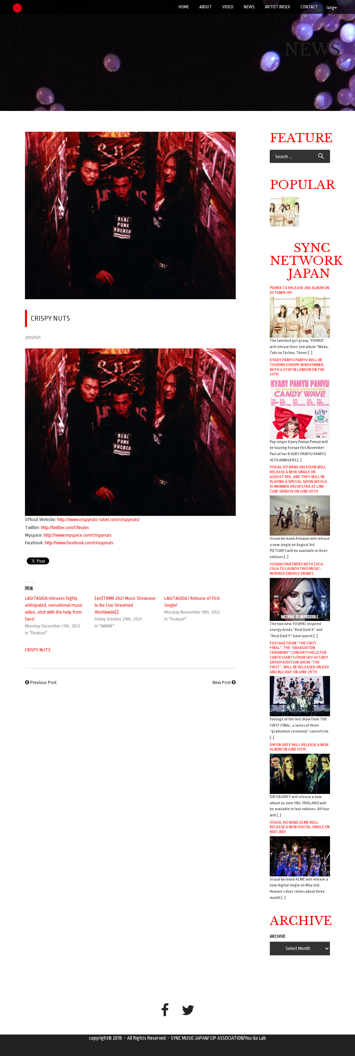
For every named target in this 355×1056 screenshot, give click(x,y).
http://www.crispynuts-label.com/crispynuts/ (98, 519)
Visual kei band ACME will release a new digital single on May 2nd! (300, 827)
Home (184, 7)
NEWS (249, 7)
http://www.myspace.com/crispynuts (78, 535)
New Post (222, 682)
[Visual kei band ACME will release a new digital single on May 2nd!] (300, 855)
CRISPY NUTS (38, 649)
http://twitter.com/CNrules (65, 527)
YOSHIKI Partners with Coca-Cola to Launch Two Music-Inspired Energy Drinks (297, 569)
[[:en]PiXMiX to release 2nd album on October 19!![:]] (284, 211)
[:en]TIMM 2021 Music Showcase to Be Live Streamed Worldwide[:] (125, 605)
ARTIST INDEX (277, 7)
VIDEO (227, 7)
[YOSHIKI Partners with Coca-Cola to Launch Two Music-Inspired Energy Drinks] (300, 598)
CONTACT (309, 7)
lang (330, 7)
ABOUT (205, 7)
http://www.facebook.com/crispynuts (79, 542)
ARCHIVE (278, 936)
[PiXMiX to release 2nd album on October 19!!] (300, 317)
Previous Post (43, 682)
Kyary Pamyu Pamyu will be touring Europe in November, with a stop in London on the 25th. (297, 367)
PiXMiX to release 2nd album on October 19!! (299, 290)
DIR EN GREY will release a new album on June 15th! (299, 747)
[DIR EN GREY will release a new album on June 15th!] (300, 773)
